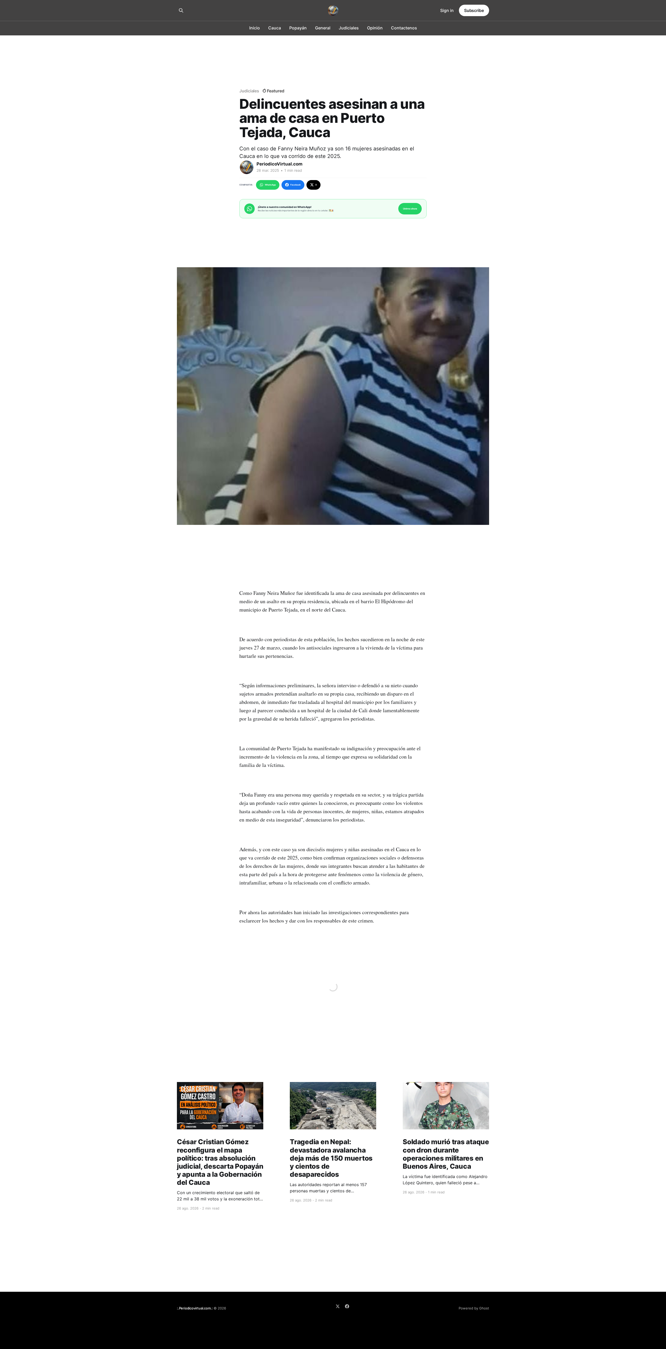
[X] (338, 1306)
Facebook (295, 184)
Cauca (274, 27)
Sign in (447, 10)
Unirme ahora (410, 208)
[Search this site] (181, 10)
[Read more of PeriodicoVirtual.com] (246, 167)
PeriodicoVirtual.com (280, 164)
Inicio (254, 27)
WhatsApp (270, 184)
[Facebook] (347, 1306)
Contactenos (404, 27)
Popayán (298, 27)
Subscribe (474, 10)
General (322, 27)
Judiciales (349, 27)
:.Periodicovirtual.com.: (195, 1308)
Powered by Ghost (474, 1308)
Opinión (375, 27)
